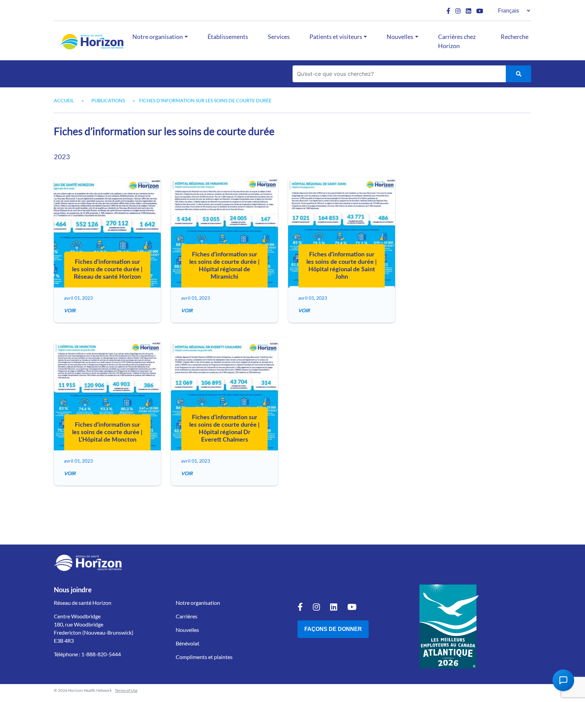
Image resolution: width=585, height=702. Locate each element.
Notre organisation (157, 36)
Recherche (514, 36)
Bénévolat (187, 643)
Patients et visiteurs (335, 36)
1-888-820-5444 (101, 654)
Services (279, 36)
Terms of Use (126, 690)
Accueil (64, 100)
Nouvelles (400, 36)
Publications (108, 100)
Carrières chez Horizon (457, 41)
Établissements (228, 36)
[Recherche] (518, 73)
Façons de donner (333, 629)
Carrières (186, 616)
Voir (69, 310)
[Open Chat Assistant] (563, 680)
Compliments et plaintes (204, 657)
